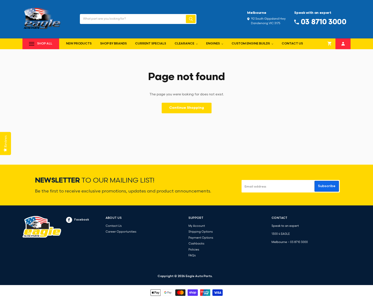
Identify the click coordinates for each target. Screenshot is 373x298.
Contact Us (292, 43)
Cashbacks (196, 243)
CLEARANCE (185, 43)
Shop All (44, 43)
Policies (193, 249)
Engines (213, 43)
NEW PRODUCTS (79, 43)
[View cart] (329, 44)
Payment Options (200, 238)
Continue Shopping (186, 108)
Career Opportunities (121, 231)
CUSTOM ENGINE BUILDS (251, 43)
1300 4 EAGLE (281, 234)
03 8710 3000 (299, 242)
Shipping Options (200, 231)
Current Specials (150, 43)
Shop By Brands (113, 43)
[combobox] (132, 19)
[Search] (190, 19)
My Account (196, 226)
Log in (343, 43)
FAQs (192, 255)
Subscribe (326, 186)
